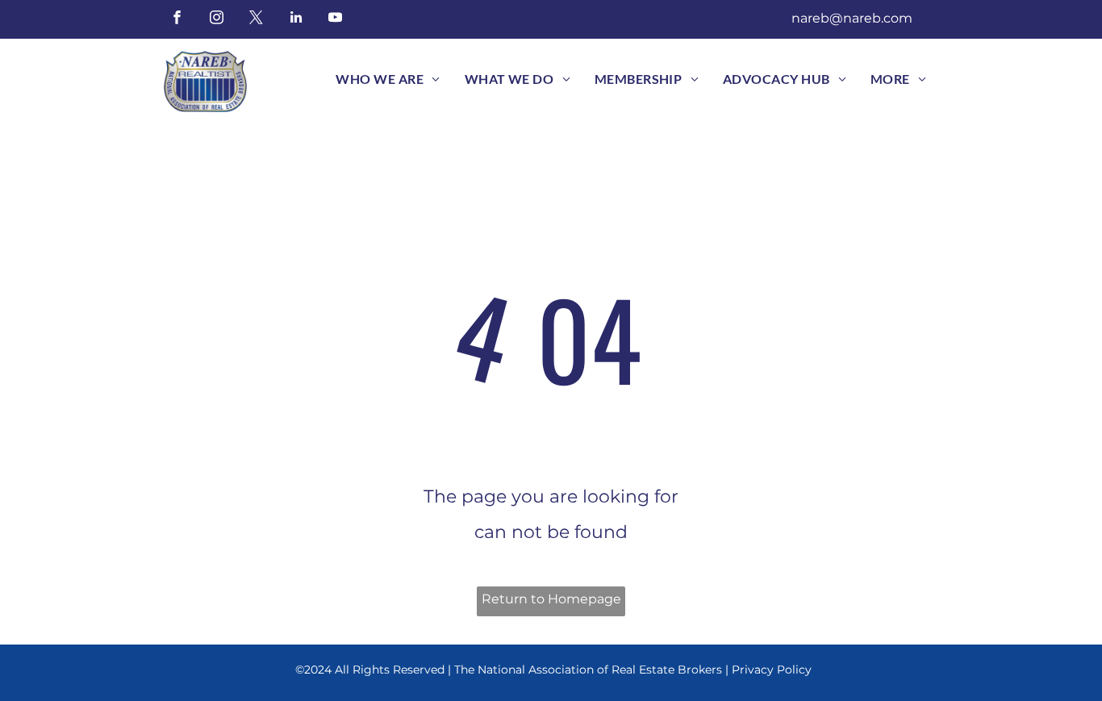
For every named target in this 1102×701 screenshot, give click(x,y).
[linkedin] (295, 19)
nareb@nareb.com (851, 18)
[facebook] (177, 19)
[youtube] (335, 19)
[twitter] (256, 19)
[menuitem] (388, 79)
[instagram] (216, 19)
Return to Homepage (551, 599)
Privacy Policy (772, 669)
